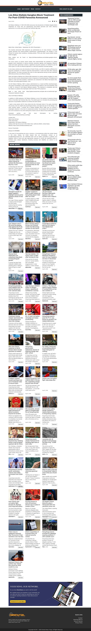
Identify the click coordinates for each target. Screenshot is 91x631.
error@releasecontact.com (15, 136)
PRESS (32, 9)
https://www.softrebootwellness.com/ (22, 125)
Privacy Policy (78, 622)
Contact (80, 618)
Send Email (14, 120)
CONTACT (38, 9)
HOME (19, 9)
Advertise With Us (77, 619)
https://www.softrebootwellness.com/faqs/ (19, 114)
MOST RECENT (26, 9)
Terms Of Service (78, 621)
